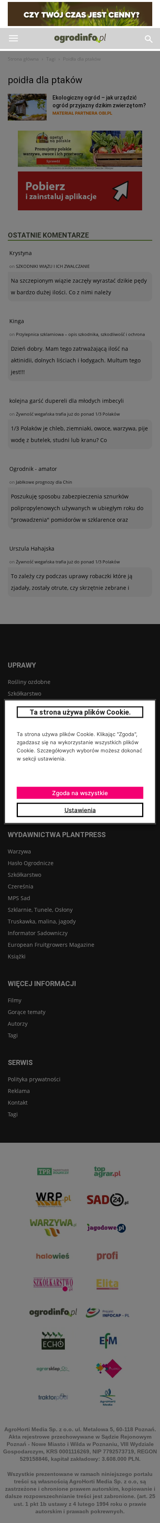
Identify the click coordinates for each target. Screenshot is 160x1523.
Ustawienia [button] (80, 809)
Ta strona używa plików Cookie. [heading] (80, 712)
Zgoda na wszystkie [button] (80, 792)
